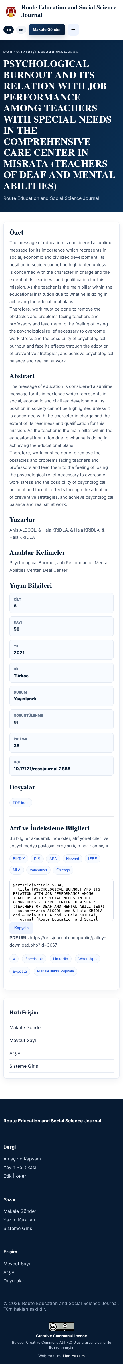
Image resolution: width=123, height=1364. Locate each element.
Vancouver (38, 870)
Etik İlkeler (14, 1176)
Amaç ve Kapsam (22, 1159)
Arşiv (14, 1053)
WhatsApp (87, 958)
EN (21, 30)
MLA (17, 870)
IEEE (92, 859)
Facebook (34, 958)
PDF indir (21, 802)
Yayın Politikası (19, 1167)
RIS (37, 859)
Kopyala (21, 928)
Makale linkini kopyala (55, 971)
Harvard (72, 859)
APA (53, 859)
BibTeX (19, 859)
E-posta (20, 971)
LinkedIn (60, 958)
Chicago (63, 870)
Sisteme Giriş (23, 1066)
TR (9, 30)
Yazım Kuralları (19, 1220)
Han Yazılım (74, 1355)
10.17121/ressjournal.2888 (42, 768)
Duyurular (13, 1281)
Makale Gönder (47, 29)
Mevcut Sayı (22, 1040)
